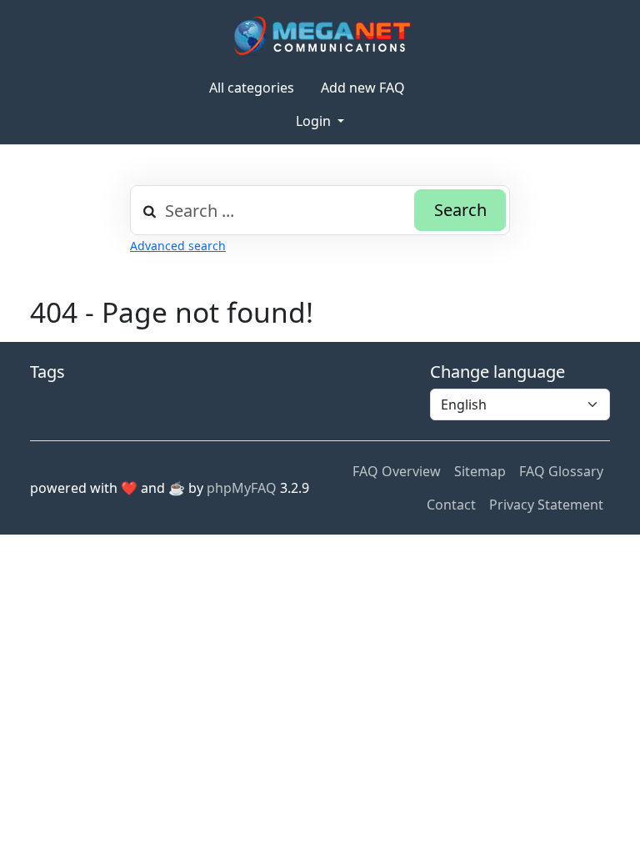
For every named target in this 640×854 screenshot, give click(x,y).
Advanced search (178, 246)
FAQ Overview (396, 471)
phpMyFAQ (242, 488)
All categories (251, 87)
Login (315, 121)
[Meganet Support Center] (320, 35)
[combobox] (320, 210)
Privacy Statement (546, 504)
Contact (451, 504)
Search (460, 209)
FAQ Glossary (561, 471)
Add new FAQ (363, 87)
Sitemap (480, 471)
